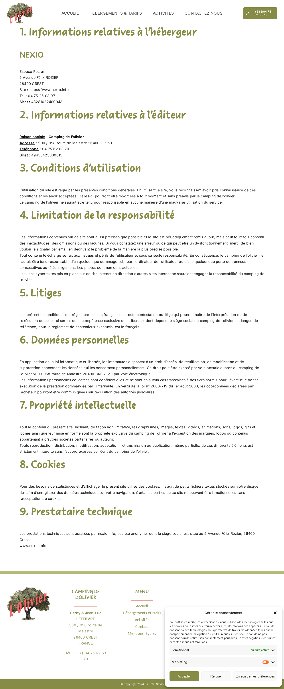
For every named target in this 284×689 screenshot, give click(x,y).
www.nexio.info (33, 545)
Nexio (160, 684)
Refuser (216, 676)
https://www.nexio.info (49, 89)
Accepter (184, 676)
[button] (275, 613)
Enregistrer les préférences (255, 676)
